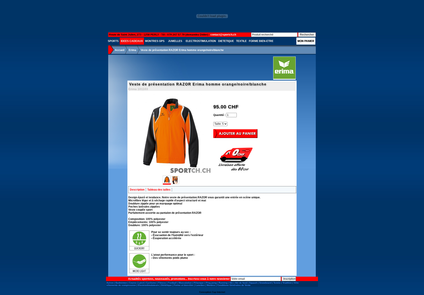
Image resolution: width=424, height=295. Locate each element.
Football (172, 283)
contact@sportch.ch (223, 34)
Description (137, 189)
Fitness (162, 283)
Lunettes (200, 285)
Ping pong (211, 283)
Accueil (119, 50)
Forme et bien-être (183, 285)
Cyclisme (151, 283)
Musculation (185, 283)
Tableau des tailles (158, 189)
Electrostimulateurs (148, 285)
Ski (231, 283)
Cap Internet (218, 292)
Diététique (166, 285)
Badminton (121, 283)
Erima (132, 50)
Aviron (110, 283)
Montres (211, 285)
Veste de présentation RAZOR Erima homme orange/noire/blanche (182, 50)
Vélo (296, 283)
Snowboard (265, 283)
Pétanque (199, 283)
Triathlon (287, 283)
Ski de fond (241, 283)
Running (223, 283)
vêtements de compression (121, 285)
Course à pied (136, 283)
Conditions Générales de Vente (234, 285)
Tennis (276, 283)
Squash (253, 283)
